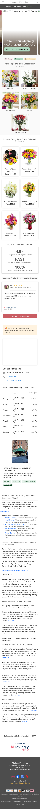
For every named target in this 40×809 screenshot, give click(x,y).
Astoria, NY (7, 481)
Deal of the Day (10, 533)
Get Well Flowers (11, 528)
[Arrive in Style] (6, 287)
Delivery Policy (20, 804)
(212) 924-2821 (11, 376)
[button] (35, 804)
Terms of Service (6, 801)
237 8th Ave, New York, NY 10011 (20, 765)
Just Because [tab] (30, 59)
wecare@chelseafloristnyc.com (20, 769)
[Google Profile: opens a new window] (22, 776)
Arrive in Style (13, 287)
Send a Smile (11, 49)
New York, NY (8, 485)
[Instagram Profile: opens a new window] (13, 776)
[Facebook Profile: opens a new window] (17, 776)
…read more (4, 511)
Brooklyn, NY (16, 481)
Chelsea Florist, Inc (20, 2)
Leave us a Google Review (20, 783)
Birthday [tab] (8, 59)
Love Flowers (9, 520)
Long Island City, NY (29, 481)
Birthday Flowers (10, 518)
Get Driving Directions (13, 380)
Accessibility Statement (31, 801)
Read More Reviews (20, 316)
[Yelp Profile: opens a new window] (27, 776)
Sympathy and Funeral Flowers (15, 524)
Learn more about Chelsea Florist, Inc (15, 570)
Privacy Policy (17, 801)
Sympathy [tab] (18, 59)
